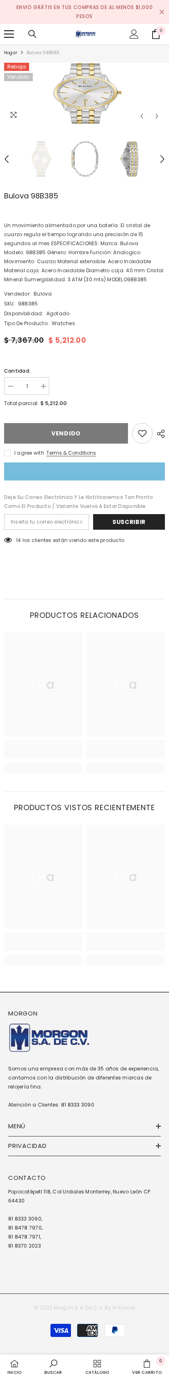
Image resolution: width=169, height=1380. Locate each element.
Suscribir (129, 522)
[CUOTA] (159, 434)
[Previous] (142, 116)
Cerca (162, 12)
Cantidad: (17, 370)
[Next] (157, 116)
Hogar (10, 53)
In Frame (123, 1307)
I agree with (29, 452)
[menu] (9, 34)
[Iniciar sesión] (134, 34)
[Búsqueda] (32, 34)
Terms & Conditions (71, 452)
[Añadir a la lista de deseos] (142, 433)
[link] (43, 753)
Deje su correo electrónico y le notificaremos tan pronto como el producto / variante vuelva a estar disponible (78, 502)
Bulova (43, 293)
